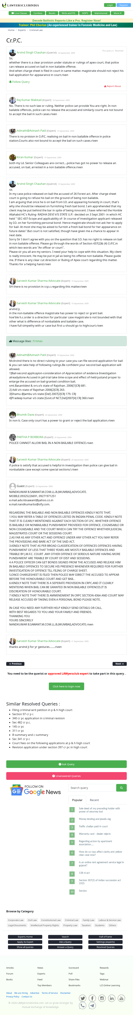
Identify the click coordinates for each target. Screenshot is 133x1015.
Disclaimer (65, 993)
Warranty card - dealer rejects (95, 834)
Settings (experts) (105, 941)
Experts (41, 973)
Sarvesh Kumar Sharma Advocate (38, 281)
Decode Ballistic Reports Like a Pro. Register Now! (66, 20)
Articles (10, 967)
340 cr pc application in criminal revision (38, 718)
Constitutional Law (51, 920)
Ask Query (67, 764)
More (116, 13)
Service (83, 891)
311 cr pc (18, 731)
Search (65, 936)
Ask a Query (65, 941)
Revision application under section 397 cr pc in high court (49, 747)
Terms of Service (50, 993)
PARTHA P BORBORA (30, 437)
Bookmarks (74, 985)
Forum (9, 973)
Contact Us (27, 996)
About (9, 993)
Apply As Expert (25, 941)
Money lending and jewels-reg (95, 819)
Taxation (86, 925)
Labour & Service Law (110, 920)
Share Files (74, 979)
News (40, 967)
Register (123, 5)
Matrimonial (101, 13)
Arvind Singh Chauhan (31, 53)
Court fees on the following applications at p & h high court (51, 743)
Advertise (34, 993)
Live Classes (21, 13)
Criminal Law (71, 920)
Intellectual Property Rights (45, 925)
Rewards (104, 967)
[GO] (121, 788)
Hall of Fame (105, 936)
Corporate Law (15, 920)
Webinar (104, 979)
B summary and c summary (30, 735)
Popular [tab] (77, 800)
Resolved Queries (105, 947)
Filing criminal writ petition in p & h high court (42, 710)
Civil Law (32, 920)
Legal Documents (17, 925)
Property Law (70, 925)
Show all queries (25, 947)
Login (110, 5)
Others (112, 925)
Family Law (88, 920)
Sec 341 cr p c (21, 739)
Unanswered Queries (68, 776)
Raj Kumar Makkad (29, 100)
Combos (38, 13)
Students (99, 925)
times (38, 341)
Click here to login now (66, 686)
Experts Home (25, 936)
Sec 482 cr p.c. (21, 722)
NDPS (85, 13)
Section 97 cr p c (23, 714)
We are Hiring (21, 993)
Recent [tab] (94, 800)
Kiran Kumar (25, 157)
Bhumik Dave (25, 414)
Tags (102, 973)
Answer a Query (65, 947)
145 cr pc (18, 726)
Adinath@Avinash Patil (31, 131)
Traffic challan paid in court (93, 826)
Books (52, 13)
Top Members (44, 985)
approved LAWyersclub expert (68, 673)
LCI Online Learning (110, 985)
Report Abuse (113, 86)
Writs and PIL (69, 13)
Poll (70, 973)
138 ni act (84, 873)
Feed (39, 979)
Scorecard (74, 967)
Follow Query (21, 82)
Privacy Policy (12, 996)
